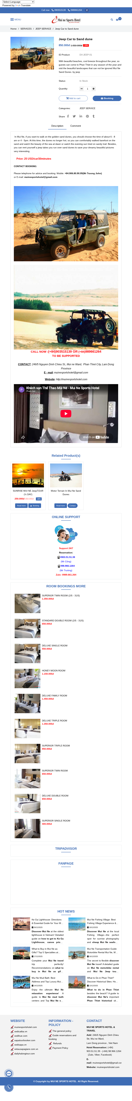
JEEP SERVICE (43, 28)
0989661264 (76, 10)
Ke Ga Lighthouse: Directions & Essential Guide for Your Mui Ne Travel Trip (47, 921)
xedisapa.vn (20, 1044)
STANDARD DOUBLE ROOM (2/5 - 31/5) (63, 620)
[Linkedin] (81, 116)
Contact (73, 506)
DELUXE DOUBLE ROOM (55, 795)
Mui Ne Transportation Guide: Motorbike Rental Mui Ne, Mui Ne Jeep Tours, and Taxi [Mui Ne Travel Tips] (102, 951)
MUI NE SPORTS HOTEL (64, 1081)
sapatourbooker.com (24, 1040)
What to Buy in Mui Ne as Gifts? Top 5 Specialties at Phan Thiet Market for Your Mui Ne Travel (45, 951)
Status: (62, 81)
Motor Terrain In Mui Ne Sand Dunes (66, 492)
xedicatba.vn (20, 1031)
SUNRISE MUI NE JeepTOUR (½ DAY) (28, 492)
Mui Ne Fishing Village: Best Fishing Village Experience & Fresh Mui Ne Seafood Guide (102, 921)
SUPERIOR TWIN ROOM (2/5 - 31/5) (61, 595)
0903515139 (60, 10)
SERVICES (26, 28)
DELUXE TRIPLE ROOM (54, 720)
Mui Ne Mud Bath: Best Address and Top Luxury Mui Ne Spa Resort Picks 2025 (46, 980)
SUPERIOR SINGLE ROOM (56, 820)
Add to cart (74, 98)
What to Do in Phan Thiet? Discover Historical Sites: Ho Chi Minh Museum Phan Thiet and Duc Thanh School (102, 980)
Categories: (65, 108)
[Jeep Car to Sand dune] (66, 19)
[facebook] (86, 10)
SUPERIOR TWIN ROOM (55, 770)
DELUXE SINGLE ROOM (54, 645)
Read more (21, 506)
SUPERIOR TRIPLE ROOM (56, 745)
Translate (26, 5)
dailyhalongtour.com (24, 1053)
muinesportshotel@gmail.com (71, 372)
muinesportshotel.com (25, 1027)
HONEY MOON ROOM (53, 670)
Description (57, 125)
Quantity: (64, 88)
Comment (75, 125)
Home (13, 28)
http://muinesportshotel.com (71, 379)
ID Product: (65, 54)
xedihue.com (20, 1036)
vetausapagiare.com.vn (26, 1049)
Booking (108, 98)
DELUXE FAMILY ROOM (54, 695)
